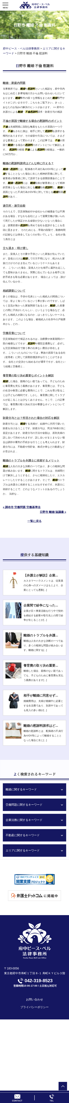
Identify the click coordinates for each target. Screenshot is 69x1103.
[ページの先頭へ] (63, 1086)
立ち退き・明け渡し (15, 248)
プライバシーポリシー (34, 1007)
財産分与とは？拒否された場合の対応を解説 (31, 417)
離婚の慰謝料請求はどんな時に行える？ (28, 163)
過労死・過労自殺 (14, 205)
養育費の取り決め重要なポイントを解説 (28, 375)
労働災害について (14, 333)
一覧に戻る (34, 520)
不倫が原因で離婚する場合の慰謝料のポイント (32, 120)
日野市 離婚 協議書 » (53, 511)
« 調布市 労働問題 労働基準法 (22, 507)
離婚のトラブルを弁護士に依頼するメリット (31, 460)
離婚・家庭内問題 (14, 82)
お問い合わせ (34, 999)
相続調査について (14, 290)
